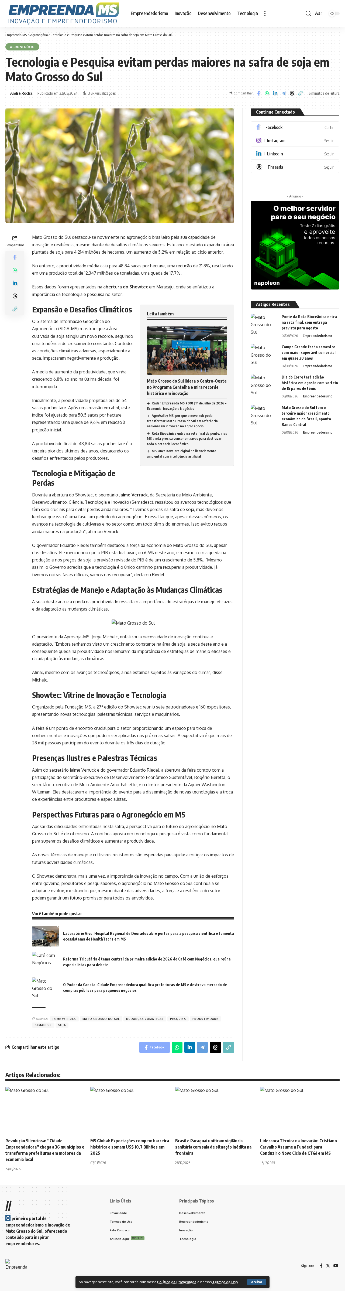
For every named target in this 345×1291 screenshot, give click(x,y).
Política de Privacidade (176, 1282)
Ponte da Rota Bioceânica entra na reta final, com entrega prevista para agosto (309, 322)
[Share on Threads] (292, 93)
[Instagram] (295, 141)
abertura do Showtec (125, 286)
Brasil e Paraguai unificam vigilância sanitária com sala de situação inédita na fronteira (213, 1147)
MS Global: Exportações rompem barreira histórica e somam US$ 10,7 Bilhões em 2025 (129, 1147)
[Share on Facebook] (258, 93)
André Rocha (21, 93)
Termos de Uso (225, 1282)
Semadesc (43, 1025)
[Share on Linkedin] (275, 93)
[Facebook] (295, 127)
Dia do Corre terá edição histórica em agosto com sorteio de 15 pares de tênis (310, 383)
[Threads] (295, 167)
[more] (265, 13)
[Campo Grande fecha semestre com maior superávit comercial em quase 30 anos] (264, 354)
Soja (62, 1025)
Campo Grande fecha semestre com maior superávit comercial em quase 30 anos (309, 353)
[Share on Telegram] (283, 93)
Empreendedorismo (317, 335)
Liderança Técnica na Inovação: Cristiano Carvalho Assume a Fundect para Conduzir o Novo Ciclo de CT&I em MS (298, 1147)
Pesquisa (178, 1018)
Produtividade (205, 1018)
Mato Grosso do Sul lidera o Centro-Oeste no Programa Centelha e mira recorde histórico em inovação (187, 387)
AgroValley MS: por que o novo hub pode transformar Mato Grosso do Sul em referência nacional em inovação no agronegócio (182, 420)
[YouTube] (336, 1265)
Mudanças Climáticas (145, 1018)
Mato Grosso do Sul (101, 1018)
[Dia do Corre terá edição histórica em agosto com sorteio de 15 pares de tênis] (264, 384)
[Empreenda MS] (63, 13)
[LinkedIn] (295, 154)
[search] (308, 13)
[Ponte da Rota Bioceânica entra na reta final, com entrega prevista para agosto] (264, 324)
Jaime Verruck (133, 495)
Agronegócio (22, 47)
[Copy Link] (300, 93)
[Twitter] (328, 1265)
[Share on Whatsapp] (267, 93)
